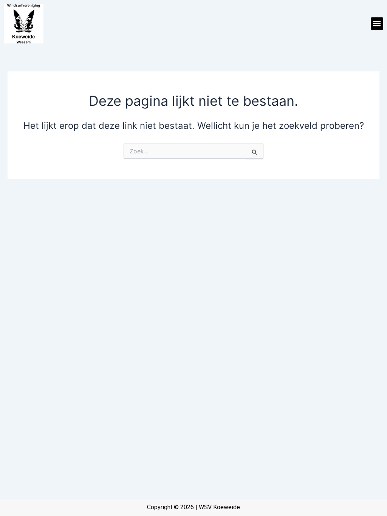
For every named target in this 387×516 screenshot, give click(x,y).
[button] (377, 23)
